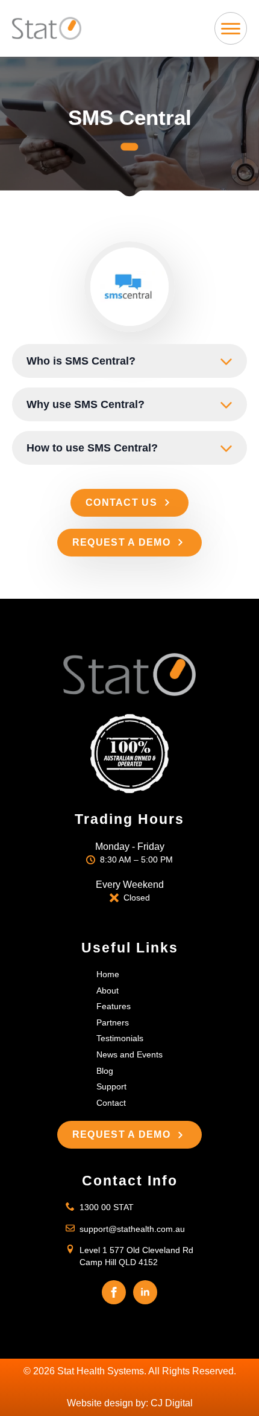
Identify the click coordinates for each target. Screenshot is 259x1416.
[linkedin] (145, 1292)
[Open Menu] (230, 28)
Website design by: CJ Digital (130, 1403)
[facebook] (114, 1292)
